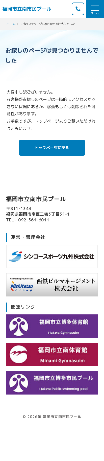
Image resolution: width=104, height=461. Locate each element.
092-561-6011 (33, 220)
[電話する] (78, 9)
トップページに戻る (52, 147)
